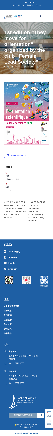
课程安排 (8, 315)
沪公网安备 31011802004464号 (28, 425)
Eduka (38, 5)
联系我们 (8, 333)
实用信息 (8, 329)
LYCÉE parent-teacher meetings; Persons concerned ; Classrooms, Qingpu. (37, 211)
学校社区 (8, 324)
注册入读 (8, 310)
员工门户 (30, 5)
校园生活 (8, 320)
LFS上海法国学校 (11, 306)
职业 (14, 5)
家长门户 (21, 5)
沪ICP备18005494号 (26, 427)
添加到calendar (17, 155)
